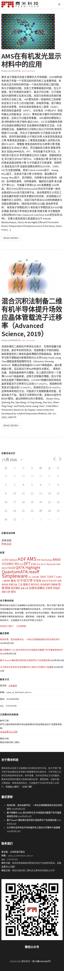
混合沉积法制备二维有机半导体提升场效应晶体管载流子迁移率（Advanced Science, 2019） (31, 317)
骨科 (13, 591)
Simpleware (15, 576)
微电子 (26, 584)
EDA (33, 564)
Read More (10, 238)
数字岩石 (35, 584)
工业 (20, 584)
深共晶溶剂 (45, 584)
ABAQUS (13, 559)
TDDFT (51, 576)
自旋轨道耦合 (37, 588)
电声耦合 (15, 588)
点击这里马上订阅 (8, 731)
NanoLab (51, 564)
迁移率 (49, 588)
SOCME (35, 576)
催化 (13, 580)
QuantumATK (15, 572)
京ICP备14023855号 (41, 961)
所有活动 (6, 544)
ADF (22, 559)
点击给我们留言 (17, 852)
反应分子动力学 (49, 581)
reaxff (33, 572)
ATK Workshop (44, 559)
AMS (31, 559)
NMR (58, 564)
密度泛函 (13, 584)
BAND (57, 559)
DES (21, 564)
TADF (43, 576)
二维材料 (6, 581)
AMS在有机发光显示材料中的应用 (31, 60)
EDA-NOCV (41, 564)
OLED (11, 568)
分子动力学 (25, 581)
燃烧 (7, 588)
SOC (30, 577)
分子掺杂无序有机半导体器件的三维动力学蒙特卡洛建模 (26, 667)
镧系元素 (6, 592)
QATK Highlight (28, 567)
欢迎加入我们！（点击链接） (14, 626)
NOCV (5, 568)
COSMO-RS (10, 563)
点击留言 (13, 685)
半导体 (37, 580)
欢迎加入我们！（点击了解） (19, 786)
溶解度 (54, 584)
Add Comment (28, 71)
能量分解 (24, 588)
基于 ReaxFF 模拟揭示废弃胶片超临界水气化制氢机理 (25, 660)
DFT (27, 563)
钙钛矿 (56, 588)
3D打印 (5, 560)
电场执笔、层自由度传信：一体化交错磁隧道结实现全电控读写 (30, 639)
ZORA (59, 576)
